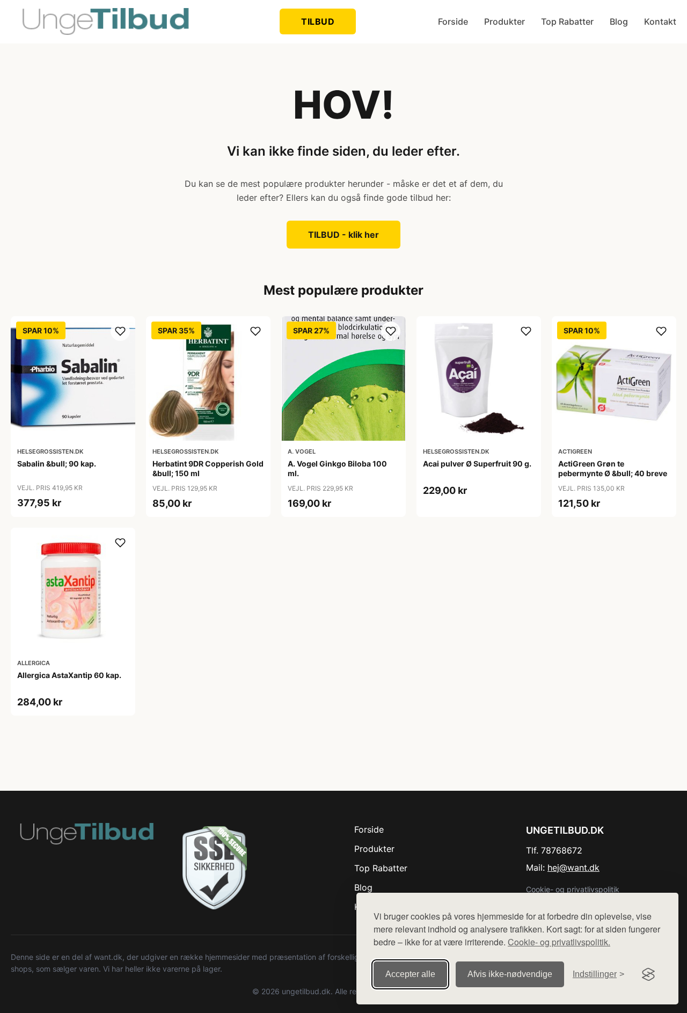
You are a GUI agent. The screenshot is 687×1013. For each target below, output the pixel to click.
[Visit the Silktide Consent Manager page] (648, 974)
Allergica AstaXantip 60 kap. (69, 675)
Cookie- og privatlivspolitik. (559, 942)
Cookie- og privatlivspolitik (572, 889)
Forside (453, 21)
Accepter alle (410, 974)
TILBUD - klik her (343, 234)
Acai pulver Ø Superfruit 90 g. (477, 463)
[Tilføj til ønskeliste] (120, 331)
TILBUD (317, 21)
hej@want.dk (573, 867)
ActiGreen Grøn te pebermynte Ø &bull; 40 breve (612, 468)
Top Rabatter (567, 21)
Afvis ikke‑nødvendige (509, 974)
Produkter (504, 21)
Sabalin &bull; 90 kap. (56, 463)
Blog (619, 21)
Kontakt (660, 21)
